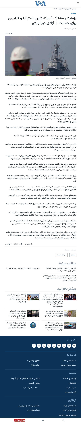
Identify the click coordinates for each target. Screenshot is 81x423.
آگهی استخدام (70, 392)
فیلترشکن (72, 383)
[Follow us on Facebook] (74, 346)
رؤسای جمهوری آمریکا (67, 415)
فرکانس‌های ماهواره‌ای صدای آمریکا (25, 378)
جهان (73, 13)
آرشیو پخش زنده (69, 410)
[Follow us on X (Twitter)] (64, 346)
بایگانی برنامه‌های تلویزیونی (29, 405)
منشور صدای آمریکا (68, 365)
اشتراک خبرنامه (70, 387)
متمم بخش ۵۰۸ (69, 360)
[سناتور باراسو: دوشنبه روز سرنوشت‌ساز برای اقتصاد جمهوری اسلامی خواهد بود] (70, 313)
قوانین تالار (35, 365)
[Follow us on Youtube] (59, 346)
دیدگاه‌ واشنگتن (33, 410)
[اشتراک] (34, 346)
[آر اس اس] (44, 346)
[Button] (8, 33)
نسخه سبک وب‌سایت (31, 387)
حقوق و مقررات (33, 360)
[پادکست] (39, 346)
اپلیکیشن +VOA (69, 378)
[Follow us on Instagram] (54, 346)
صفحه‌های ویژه (70, 405)
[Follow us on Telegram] (69, 346)
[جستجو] (63, 420)
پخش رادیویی (34, 383)
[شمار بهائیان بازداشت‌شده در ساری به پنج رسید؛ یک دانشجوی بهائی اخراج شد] (33, 325)
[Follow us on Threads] (49, 346)
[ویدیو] (43, 420)
